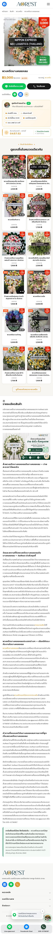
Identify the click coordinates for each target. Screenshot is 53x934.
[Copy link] (26, 94)
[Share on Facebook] (20, 94)
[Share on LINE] (14, 94)
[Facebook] (4, 4)
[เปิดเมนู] (48, 4)
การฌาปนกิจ (39, 625)
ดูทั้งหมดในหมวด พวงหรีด (26, 389)
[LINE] (11, 884)
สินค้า (12, 11)
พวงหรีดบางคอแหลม (11, 648)
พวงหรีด (19, 11)
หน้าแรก (5, 11)
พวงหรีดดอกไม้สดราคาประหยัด (26, 695)
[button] (47, 918)
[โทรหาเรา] (17, 884)
